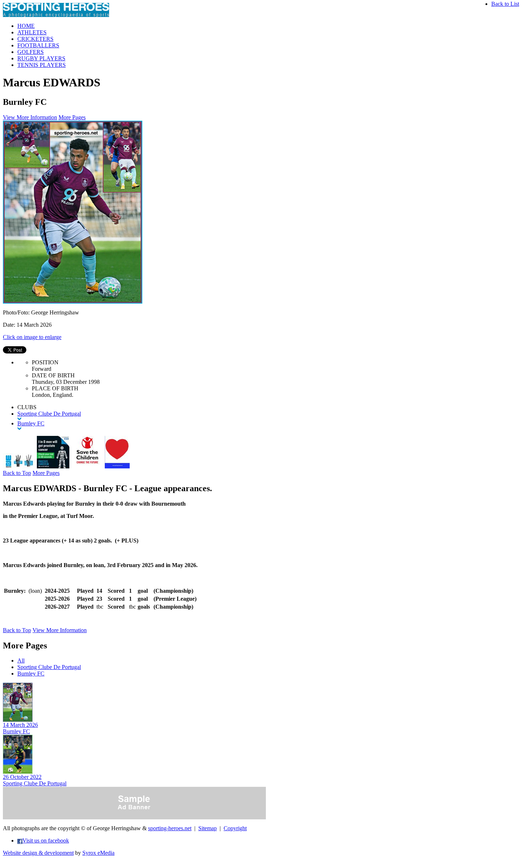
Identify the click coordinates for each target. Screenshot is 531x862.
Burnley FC (30, 673)
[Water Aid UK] (19, 466)
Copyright (235, 828)
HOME (26, 26)
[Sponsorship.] (117, 466)
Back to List (505, 4)
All (21, 660)
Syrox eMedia (98, 853)
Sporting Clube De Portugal (49, 667)
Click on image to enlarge (32, 337)
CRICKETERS (35, 39)
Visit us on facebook (45, 840)
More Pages (72, 117)
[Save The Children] (87, 466)
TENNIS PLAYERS (41, 65)
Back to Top (17, 473)
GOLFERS (30, 52)
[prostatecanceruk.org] (53, 466)
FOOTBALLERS (38, 45)
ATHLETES (32, 32)
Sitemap (207, 828)
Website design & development (38, 853)
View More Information (30, 117)
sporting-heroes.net (169, 828)
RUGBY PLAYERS (41, 58)
